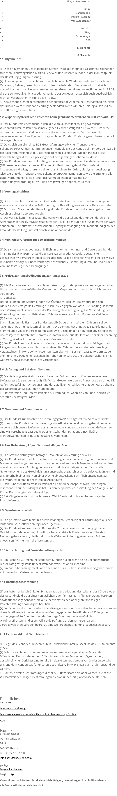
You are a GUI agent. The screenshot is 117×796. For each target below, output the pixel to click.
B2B (88, 40)
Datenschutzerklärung (13, 708)
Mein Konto (83, 47)
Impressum (6, 702)
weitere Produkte (80, 16)
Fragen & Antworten (78, 1)
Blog (87, 32)
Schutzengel (83, 12)
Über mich (84, 28)
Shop (87, 8)
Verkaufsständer (80, 20)
